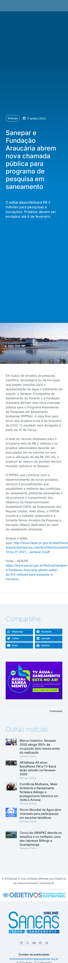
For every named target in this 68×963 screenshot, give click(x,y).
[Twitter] (47, 943)
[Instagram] (27, 943)
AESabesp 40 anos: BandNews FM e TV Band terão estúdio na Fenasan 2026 (38, 768)
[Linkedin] (21, 943)
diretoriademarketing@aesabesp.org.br (34, 958)
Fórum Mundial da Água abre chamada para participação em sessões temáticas (40, 813)
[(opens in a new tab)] (11, 770)
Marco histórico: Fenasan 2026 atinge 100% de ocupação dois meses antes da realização (40, 746)
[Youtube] (34, 943)
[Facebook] (40, 943)
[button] (19, 632)
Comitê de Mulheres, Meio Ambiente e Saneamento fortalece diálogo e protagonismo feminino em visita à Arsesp (39, 792)
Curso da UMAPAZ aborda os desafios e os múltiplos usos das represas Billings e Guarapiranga (41, 838)
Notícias (13, 118)
